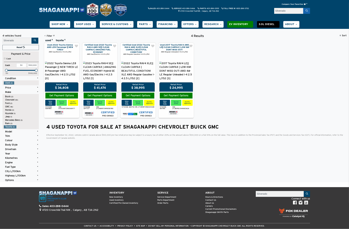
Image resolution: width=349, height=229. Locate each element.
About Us (209, 203)
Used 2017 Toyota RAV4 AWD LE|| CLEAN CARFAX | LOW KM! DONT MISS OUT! (174, 47)
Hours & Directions (214, 197)
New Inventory (116, 197)
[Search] (306, 11)
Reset (20, 47)
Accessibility (107, 226)
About (210, 193)
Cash (8, 59)
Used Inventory (116, 200)
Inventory (116, 193)
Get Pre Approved (73, 102)
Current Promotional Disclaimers (220, 209)
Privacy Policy (125, 226)
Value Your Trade (50, 102)
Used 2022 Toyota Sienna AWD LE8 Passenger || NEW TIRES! (60, 47)
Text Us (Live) (61, 102)
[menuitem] (21, 83)
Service (162, 193)
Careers (209, 206)
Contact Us (210, 200)
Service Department (166, 197)
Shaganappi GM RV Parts (217, 212)
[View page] (93, 9)
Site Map (141, 226)
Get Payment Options (61, 95)
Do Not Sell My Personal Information (168, 226)
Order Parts (162, 203)
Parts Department (165, 200)
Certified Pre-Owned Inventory (123, 203)
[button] (60, 24)
